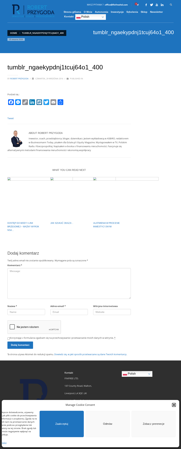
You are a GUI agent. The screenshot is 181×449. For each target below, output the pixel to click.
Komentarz (14, 265)
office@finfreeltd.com (116, 4)
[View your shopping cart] (137, 4)
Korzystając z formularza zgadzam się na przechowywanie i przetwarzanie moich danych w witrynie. (62, 337)
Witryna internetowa (105, 306)
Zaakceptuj (61, 423)
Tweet (10, 118)
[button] (174, 405)
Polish (85, 16)
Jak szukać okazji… (61, 223)
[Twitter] (151, 4)
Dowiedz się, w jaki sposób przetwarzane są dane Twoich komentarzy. (90, 354)
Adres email (58, 306)
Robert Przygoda (19, 78)
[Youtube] (156, 4)
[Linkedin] (162, 4)
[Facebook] (146, 4)
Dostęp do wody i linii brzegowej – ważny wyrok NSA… (23, 226)
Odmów (107, 423)
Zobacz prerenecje (153, 423)
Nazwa (12, 306)
